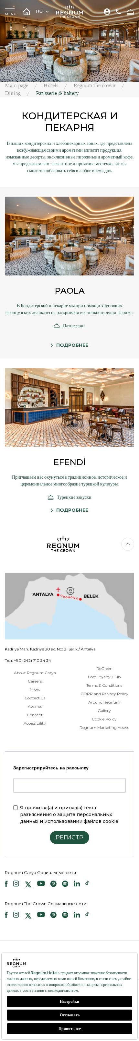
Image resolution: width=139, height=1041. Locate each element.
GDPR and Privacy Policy (104, 693)
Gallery (104, 710)
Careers (35, 681)
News (35, 689)
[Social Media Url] (6, 884)
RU (40, 11)
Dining (13, 93)
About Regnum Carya (35, 672)
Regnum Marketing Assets (104, 727)
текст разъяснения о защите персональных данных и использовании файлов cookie (69, 814)
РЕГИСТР (69, 837)
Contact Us (35, 698)
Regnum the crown (94, 85)
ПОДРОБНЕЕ (72, 345)
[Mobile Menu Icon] (10, 11)
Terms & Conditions (104, 685)
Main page (16, 85)
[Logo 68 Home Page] (69, 11)
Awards (35, 706)
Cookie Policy (104, 719)
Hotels (50, 85)
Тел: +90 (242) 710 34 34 (28, 660)
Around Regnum (104, 702)
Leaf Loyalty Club (104, 676)
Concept (35, 714)
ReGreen (104, 668)
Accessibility (35, 723)
